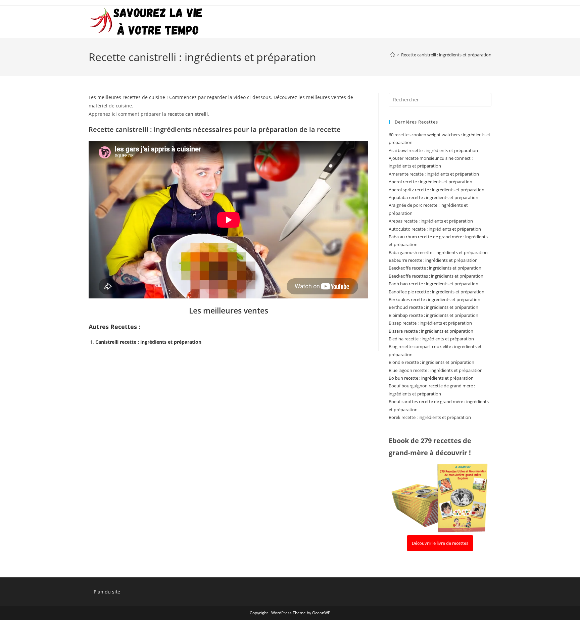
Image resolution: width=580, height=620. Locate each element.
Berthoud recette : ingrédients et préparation (433, 307)
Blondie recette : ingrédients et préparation (431, 362)
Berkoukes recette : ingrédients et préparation (434, 299)
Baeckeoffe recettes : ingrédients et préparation (436, 276)
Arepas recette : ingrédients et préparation (431, 221)
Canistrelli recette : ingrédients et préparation (148, 342)
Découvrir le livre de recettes (440, 543)
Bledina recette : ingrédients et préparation (431, 339)
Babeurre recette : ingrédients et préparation (433, 260)
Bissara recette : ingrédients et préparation (431, 331)
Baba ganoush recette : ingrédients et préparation (438, 252)
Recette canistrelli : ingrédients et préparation (446, 55)
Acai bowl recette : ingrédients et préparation (433, 150)
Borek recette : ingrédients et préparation (430, 417)
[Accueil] (392, 55)
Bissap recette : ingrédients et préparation (430, 323)
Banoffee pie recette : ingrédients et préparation (436, 292)
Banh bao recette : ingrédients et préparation (433, 284)
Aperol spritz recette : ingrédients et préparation (436, 190)
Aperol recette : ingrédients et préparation (430, 182)
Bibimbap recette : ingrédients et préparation (433, 315)
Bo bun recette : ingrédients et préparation (431, 378)
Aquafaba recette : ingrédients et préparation (433, 197)
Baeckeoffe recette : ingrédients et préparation (435, 268)
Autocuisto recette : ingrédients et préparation (435, 229)
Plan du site (107, 591)
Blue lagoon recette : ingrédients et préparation (436, 370)
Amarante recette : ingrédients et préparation (434, 174)
